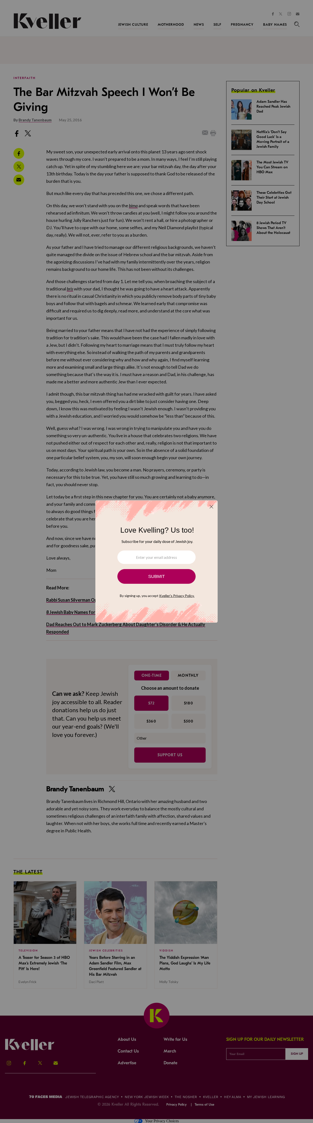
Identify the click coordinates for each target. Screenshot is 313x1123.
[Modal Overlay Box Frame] (156, 561)
